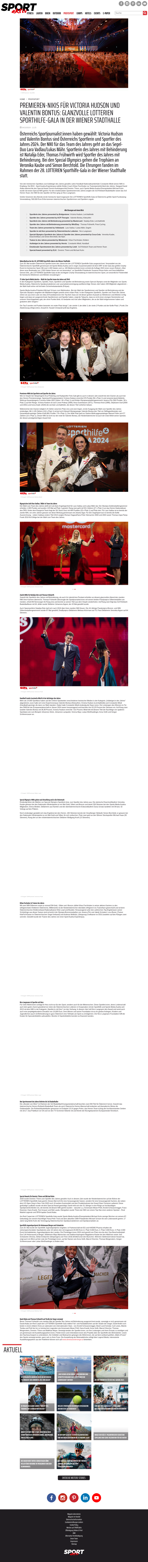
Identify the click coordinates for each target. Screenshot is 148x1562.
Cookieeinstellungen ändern (74, 1522)
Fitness (30, 13)
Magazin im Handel (74, 1516)
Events (97, 13)
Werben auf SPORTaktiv (74, 1527)
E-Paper (106, 13)
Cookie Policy (74, 1525)
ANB (74, 1533)
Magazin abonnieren (74, 1514)
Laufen (39, 13)
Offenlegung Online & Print (74, 1530)
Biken (47, 13)
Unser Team (74, 1538)
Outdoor (57, 13)
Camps (79, 13)
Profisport (68, 13)
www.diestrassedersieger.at (72, 1339)
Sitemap (74, 1544)
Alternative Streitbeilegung (74, 1535)
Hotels (88, 13)
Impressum (74, 1541)
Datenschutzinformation (74, 1519)
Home (22, 99)
